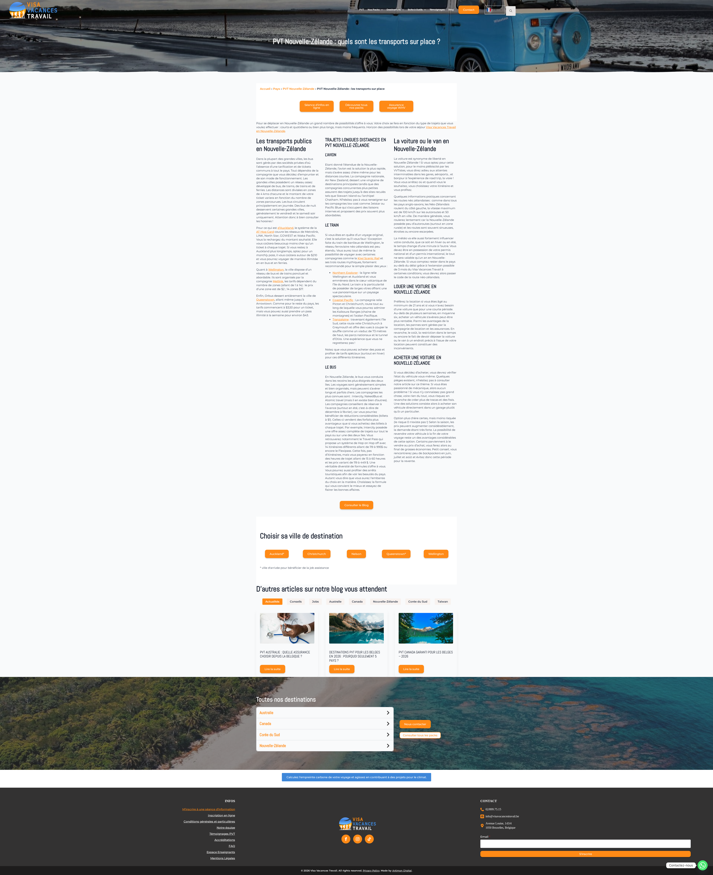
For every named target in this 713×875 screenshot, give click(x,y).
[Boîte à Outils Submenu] (425, 9)
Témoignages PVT (222, 833)
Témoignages (437, 9)
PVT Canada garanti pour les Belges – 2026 (426, 654)
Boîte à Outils (415, 9)
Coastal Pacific (343, 300)
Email (485, 836)
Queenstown (265, 299)
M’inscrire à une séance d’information (208, 809)
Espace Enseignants (221, 852)
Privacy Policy (371, 870)
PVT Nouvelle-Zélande (298, 89)
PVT (361, 9)
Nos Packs (374, 9)
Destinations (394, 9)
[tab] (272, 601)
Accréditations (224, 840)
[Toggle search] (511, 11)
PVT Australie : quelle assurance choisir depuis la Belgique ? (285, 654)
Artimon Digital (402, 870)
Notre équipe (226, 827)
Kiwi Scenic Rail (369, 258)
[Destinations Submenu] (403, 9)
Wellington (276, 269)
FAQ (232, 846)
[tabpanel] (356, 643)
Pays (276, 89)
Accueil (265, 89)
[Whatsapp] (703, 865)
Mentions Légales (222, 858)
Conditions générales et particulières (209, 821)
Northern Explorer (345, 272)
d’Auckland (285, 228)
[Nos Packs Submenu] (382, 9)
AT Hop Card (265, 231)
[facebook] (345, 839)
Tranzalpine (341, 319)
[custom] (369, 839)
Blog (451, 9)
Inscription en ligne (221, 815)
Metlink (278, 281)
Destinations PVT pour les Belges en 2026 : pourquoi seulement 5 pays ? (354, 656)
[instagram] (357, 839)
